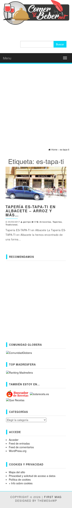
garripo (27, 221)
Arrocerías (45, 221)
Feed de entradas (19, 443)
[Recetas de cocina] (17, 393)
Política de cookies (20, 479)
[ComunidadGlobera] (19, 352)
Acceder (13, 440)
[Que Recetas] (15, 399)
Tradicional (12, 224)
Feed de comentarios (21, 447)
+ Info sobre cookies (20, 483)
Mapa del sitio (17, 472)
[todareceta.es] (39, 393)
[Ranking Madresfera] (19, 372)
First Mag (53, 497)
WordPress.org (17, 451)
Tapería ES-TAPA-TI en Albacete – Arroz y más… (31, 210)
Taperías (57, 221)
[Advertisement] (36, 102)
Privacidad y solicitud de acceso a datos (32, 476)
